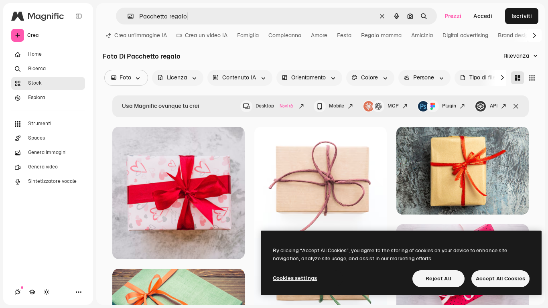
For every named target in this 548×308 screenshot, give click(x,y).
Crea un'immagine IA (140, 35)
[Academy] (32, 292)
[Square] (532, 77)
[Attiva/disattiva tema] (46, 292)
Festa (344, 35)
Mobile (336, 106)
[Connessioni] (17, 292)
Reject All (438, 278)
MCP (393, 106)
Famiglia (248, 35)
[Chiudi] (516, 106)
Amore (319, 35)
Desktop (274, 106)
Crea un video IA (206, 35)
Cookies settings (295, 278)
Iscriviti (521, 16)
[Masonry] (517, 77)
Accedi (482, 16)
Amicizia (422, 35)
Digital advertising (465, 35)
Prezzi (452, 16)
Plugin (449, 106)
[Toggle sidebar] (78, 16)
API (493, 106)
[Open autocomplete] (127, 16)
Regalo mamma (381, 35)
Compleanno (284, 35)
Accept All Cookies (500, 278)
